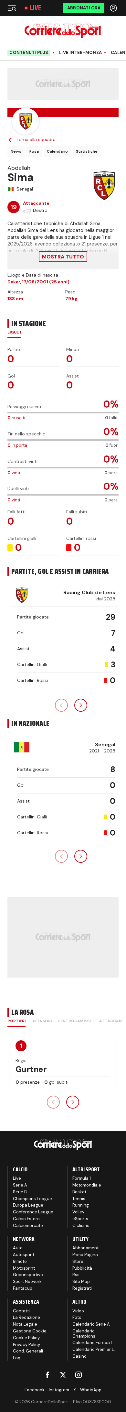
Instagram (59, 1390)
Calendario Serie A (91, 1324)
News (16, 151)
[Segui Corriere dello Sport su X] (63, 1375)
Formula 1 (81, 1178)
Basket (79, 1192)
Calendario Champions (83, 1333)
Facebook (35, 1390)
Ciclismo (80, 1225)
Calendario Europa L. (93, 1342)
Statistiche (87, 151)
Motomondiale (86, 1185)
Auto (18, 1248)
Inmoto (20, 1261)
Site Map (81, 1281)
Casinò (79, 1356)
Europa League (28, 1205)
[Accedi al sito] (114, 8)
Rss (75, 1274)
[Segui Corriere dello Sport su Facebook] (47, 1375)
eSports (80, 1218)
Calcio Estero (26, 1218)
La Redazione (26, 1317)
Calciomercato (28, 1225)
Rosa (34, 151)
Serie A (20, 1185)
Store (77, 1261)
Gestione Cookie (30, 1331)
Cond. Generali (28, 1351)
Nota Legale (25, 1324)
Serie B (20, 1192)
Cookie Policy (26, 1338)
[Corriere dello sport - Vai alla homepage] (63, 31)
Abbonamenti (86, 1248)
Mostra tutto (63, 256)
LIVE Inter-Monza (80, 52)
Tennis (78, 1198)
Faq (16, 1358)
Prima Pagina (85, 1254)
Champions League (32, 1198)
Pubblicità (82, 1268)
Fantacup (22, 1288)
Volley (78, 1212)
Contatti (21, 1311)
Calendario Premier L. (93, 1349)
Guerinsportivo (28, 1274)
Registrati (82, 1288)
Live (35, 8)
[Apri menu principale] (11, 8)
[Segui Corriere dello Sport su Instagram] (78, 1375)
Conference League (33, 1212)
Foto (76, 1317)
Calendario (57, 151)
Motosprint (24, 1268)
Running (80, 1205)
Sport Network (27, 1281)
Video (78, 1311)
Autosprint (23, 1254)
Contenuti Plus (28, 52)
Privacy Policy (26, 1344)
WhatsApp (90, 1390)
